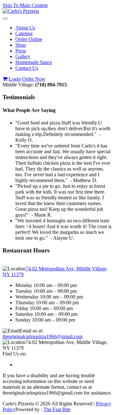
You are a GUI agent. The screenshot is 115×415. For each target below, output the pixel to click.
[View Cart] (5, 79)
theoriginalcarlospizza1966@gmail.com (42, 336)
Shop (20, 45)
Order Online (28, 39)
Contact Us (26, 68)
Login (15, 79)
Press (20, 50)
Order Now (33, 79)
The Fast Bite (57, 409)
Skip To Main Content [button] (25, 5)
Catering (24, 33)
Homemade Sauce (33, 62)
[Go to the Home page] (21, 11)
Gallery (22, 56)
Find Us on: (15, 353)
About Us (25, 27)
